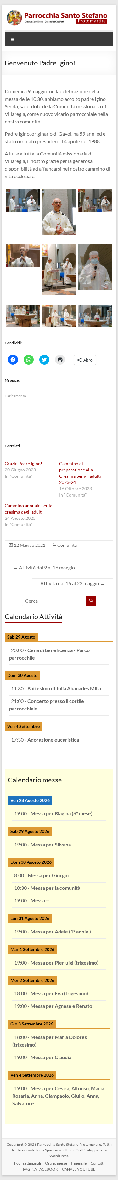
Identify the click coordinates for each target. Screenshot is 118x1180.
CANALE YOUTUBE (78, 1169)
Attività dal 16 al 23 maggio (72, 583)
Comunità (67, 545)
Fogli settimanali (27, 1163)
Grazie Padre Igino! (23, 463)
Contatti (97, 1163)
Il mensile (79, 1163)
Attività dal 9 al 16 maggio (44, 567)
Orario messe (56, 1163)
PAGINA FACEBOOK (40, 1169)
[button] (23, 201)
